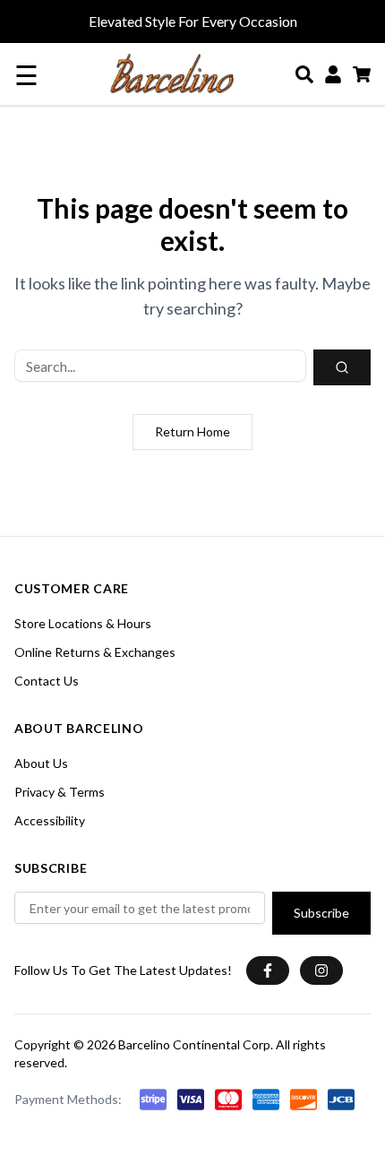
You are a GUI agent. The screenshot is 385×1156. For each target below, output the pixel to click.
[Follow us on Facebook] (267, 970)
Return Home (192, 431)
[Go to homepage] (172, 74)
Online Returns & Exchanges (94, 652)
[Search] (304, 74)
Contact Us (46, 680)
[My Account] (333, 74)
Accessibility (49, 820)
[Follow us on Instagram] (321, 970)
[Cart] (362, 74)
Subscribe (321, 912)
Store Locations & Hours (82, 623)
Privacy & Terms (59, 791)
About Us (41, 763)
